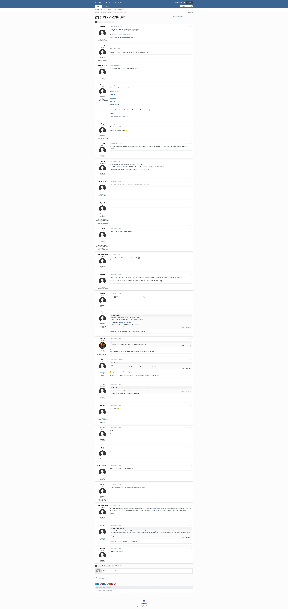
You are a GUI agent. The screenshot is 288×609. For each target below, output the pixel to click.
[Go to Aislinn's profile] (102, 345)
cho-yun (102, 202)
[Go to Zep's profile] (102, 318)
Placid (102, 384)
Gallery (109, 9)
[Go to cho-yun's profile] (102, 208)
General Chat (119, 19)
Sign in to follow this (178, 16)
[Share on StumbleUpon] (110, 584)
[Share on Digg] (103, 584)
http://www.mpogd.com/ (158, 508)
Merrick (102, 46)
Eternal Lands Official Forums (108, 2)
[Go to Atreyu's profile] (97, 18)
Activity (106, 6)
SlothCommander (102, 255)
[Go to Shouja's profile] (102, 150)
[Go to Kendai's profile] (102, 300)
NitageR (102, 405)
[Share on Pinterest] (114, 584)
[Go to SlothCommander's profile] (102, 261)
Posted (116, 26)
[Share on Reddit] (107, 584)
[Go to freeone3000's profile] (102, 72)
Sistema (102, 85)
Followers (187, 16)
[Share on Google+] (101, 584)
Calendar (103, 9)
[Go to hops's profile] (102, 453)
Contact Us (144, 603)
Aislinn (102, 338)
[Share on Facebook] (98, 584)
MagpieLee (102, 181)
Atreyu (103, 19)
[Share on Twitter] (96, 584)
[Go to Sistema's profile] (102, 91)
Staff (115, 9)
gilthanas (102, 485)
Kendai (102, 294)
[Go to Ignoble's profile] (102, 434)
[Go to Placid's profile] (102, 391)
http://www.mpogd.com (124, 34)
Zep (102, 312)
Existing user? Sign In (179, 2)
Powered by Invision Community (144, 606)
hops (102, 447)
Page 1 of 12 (117, 22)
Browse (98, 6)
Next (110, 565)
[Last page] (113, 22)
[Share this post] (191, 26)
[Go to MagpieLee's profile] (102, 188)
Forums (97, 9)
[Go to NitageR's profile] (102, 412)
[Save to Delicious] (105, 584)
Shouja (102, 143)
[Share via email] (112, 584)
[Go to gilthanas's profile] (102, 491)
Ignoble (102, 427)
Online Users (121, 9)
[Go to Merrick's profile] (102, 52)
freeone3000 (102, 65)
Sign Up (189, 2)
